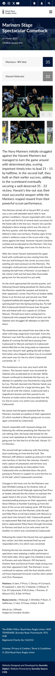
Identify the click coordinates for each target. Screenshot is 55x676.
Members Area (41, 3)
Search (49, 3)
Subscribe (34, 3)
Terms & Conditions (41, 648)
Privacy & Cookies (21, 648)
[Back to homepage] (9, 12)
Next (49, 114)
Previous (43, 114)
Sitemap (6, 648)
